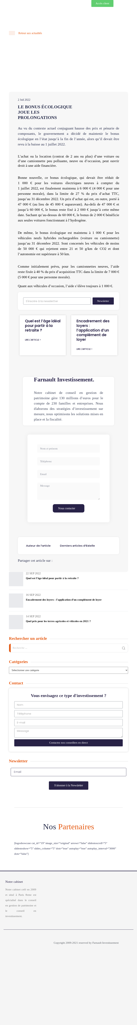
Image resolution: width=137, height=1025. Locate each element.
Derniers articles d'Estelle (77, 545)
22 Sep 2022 (33, 573)
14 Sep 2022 (33, 616)
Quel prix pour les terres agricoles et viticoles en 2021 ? (58, 621)
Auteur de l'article (38, 545)
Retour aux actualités (30, 33)
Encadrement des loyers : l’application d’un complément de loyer (93, 330)
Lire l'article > (33, 339)
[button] (102, 3)
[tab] (38, 546)
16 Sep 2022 (33, 594)
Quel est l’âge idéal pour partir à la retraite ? (42, 325)
